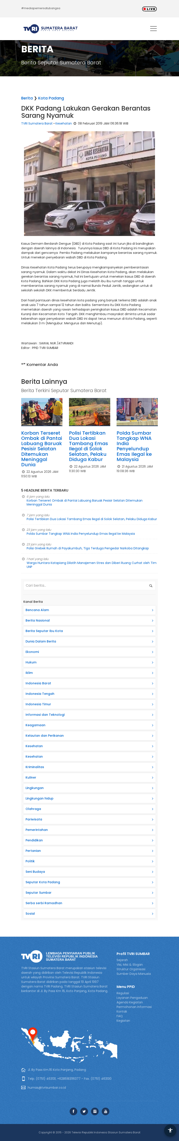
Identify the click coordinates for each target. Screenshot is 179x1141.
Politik (30, 861)
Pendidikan (34, 840)
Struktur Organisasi (131, 969)
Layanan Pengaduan (132, 998)
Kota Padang (51, 98)
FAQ (120, 1016)
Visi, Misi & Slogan (130, 964)
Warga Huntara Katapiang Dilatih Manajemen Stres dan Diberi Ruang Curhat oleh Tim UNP (92, 565)
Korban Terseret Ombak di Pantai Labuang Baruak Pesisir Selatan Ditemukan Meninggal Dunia (41, 449)
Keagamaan (35, 725)
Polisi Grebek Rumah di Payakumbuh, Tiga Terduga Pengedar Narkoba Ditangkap (88, 548)
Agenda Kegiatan (130, 1002)
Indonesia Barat (38, 683)
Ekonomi (32, 652)
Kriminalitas (35, 767)
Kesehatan (63, 123)
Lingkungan (35, 788)
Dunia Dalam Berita (41, 641)
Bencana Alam (37, 610)
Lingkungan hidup (39, 798)
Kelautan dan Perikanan (45, 735)
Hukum (31, 662)
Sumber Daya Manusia (134, 974)
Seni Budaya (35, 871)
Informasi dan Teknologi (45, 714)
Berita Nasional (38, 620)
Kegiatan (123, 1020)
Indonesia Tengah (40, 694)
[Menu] (153, 29)
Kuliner (31, 777)
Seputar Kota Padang (43, 882)
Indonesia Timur (38, 704)
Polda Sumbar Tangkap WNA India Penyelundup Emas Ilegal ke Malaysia (134, 446)
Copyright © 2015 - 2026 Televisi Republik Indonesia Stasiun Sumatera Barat (89, 1132)
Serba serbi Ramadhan (44, 903)
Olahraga (33, 809)
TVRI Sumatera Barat (37, 123)
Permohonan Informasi (134, 1007)
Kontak (122, 1011)
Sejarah (122, 960)
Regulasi (123, 993)
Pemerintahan (37, 830)
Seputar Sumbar (39, 892)
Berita (27, 98)
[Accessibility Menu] (170, 1130)
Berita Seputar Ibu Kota (44, 631)
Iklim (29, 673)
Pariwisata (34, 819)
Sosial (30, 913)
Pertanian (33, 851)
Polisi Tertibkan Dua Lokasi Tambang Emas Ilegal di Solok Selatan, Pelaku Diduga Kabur (88, 446)
